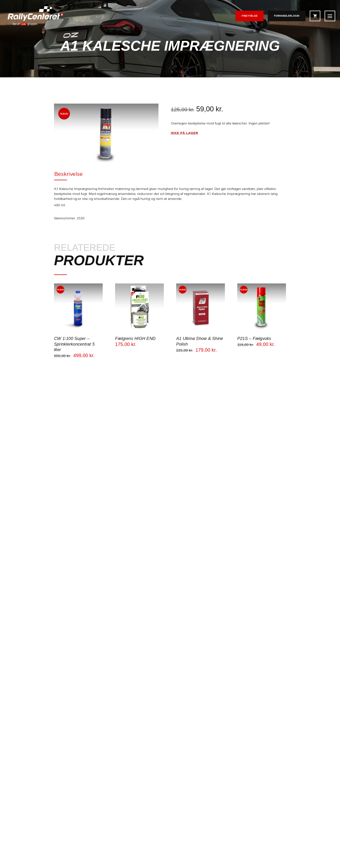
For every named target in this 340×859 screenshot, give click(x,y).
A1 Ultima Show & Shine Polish (199, 341)
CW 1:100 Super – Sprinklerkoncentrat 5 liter (74, 344)
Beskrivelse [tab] (68, 174)
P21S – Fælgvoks (254, 338)
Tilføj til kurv (78, 331)
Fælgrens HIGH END (135, 338)
